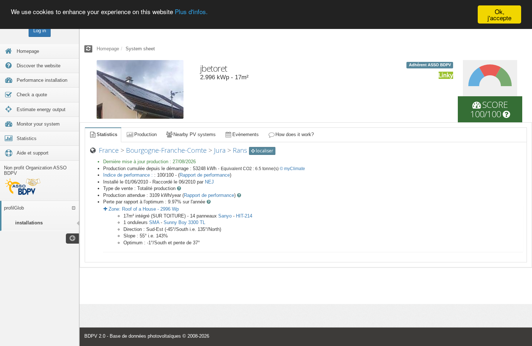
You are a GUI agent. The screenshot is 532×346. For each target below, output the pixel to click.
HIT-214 (244, 216)
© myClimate (292, 168)
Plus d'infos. (191, 11)
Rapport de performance (205, 175)
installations (29, 222)
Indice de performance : (128, 175)
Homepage (108, 48)
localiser (264, 151)
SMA (154, 222)
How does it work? (294, 134)
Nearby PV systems (194, 134)
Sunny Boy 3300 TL (184, 222)
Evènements (245, 134)
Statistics (107, 134)
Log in (39, 30)
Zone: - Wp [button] (143, 209)
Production (145, 134)
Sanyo (225, 216)
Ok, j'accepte (499, 14)
